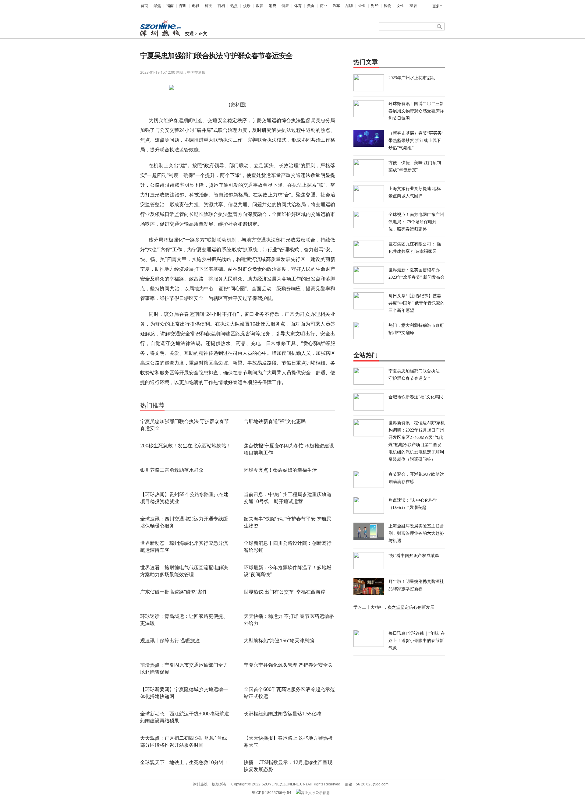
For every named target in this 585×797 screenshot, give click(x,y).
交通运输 (163, 396)
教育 (259, 6)
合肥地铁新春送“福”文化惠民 (275, 421)
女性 (400, 6)
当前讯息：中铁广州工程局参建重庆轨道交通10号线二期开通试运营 (288, 498)
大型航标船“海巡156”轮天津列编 (279, 640)
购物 (387, 6)
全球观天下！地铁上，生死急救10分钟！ (184, 762)
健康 (285, 6)
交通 (189, 33)
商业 (323, 6)
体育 (298, 6)
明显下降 (194, 396)
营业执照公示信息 (315, 793)
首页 (144, 6)
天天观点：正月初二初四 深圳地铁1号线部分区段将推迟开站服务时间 (183, 741)
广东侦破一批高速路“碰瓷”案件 (173, 591)
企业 (362, 6)
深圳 (182, 6)
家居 (413, 6)
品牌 (349, 6)
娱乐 (246, 6)
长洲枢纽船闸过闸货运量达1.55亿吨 (282, 713)
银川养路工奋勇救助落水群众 (172, 470)
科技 (208, 6)
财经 (374, 6)
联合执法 (178, 396)
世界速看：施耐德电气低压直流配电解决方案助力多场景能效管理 (184, 571)
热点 (234, 6)
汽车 (336, 6)
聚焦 (157, 6)
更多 (436, 6)
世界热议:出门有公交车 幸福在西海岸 (284, 591)
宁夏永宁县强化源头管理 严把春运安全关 (288, 664)
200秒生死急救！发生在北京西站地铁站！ (185, 445)
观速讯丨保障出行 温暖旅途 (170, 640)
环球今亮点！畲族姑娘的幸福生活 (280, 470)
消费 (272, 6)
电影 (195, 6)
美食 (310, 6)
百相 (221, 6)
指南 (170, 6)
